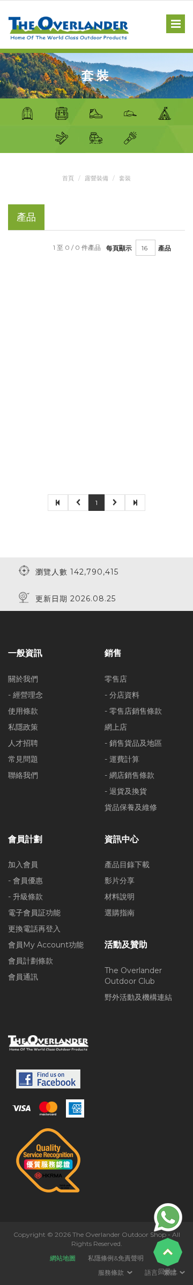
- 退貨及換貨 (126, 791)
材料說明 (120, 896)
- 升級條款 (25, 896)
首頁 (68, 178)
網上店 (116, 727)
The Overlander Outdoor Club (133, 976)
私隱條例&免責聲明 (116, 1258)
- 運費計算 (122, 759)
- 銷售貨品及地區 (133, 743)
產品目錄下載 (127, 864)
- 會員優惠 (25, 880)
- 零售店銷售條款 (133, 711)
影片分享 (120, 880)
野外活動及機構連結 (138, 997)
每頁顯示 (119, 248)
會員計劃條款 (30, 961)
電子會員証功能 (34, 912)
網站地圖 (63, 1258)
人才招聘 (23, 743)
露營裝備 (96, 178)
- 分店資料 (122, 695)
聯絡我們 (23, 775)
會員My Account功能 (46, 945)
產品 (164, 248)
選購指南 (120, 912)
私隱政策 (23, 727)
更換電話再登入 (34, 929)
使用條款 (23, 711)
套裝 (125, 178)
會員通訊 (23, 977)
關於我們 (23, 679)
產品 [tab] (26, 217)
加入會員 (23, 864)
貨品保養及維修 (131, 807)
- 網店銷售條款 (129, 775)
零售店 (116, 679)
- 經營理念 (25, 695)
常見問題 (23, 759)
